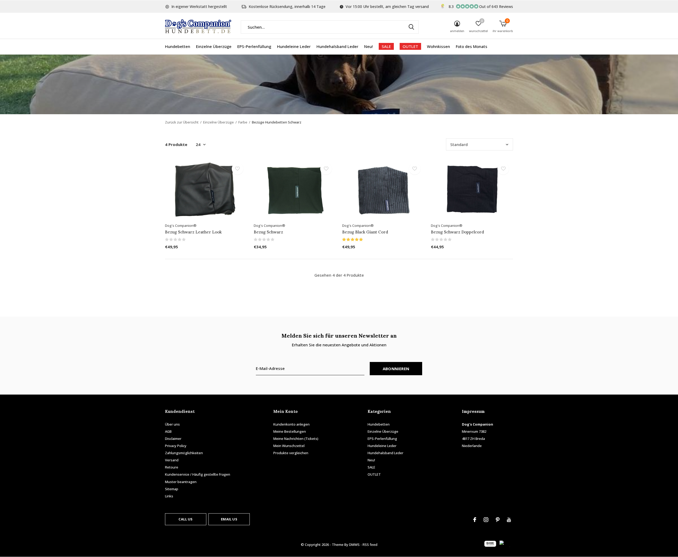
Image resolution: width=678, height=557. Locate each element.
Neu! (368, 46)
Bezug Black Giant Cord (365, 232)
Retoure (171, 467)
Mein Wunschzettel (289, 445)
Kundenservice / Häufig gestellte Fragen (197, 474)
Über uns (172, 424)
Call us (186, 519)
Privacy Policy (175, 445)
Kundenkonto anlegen (291, 424)
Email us (229, 519)
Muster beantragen (181, 481)
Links (169, 496)
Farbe (242, 122)
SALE (386, 46)
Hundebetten (177, 46)
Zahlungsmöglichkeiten (184, 452)
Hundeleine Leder (294, 46)
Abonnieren (396, 368)
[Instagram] (486, 519)
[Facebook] (474, 519)
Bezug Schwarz (268, 232)
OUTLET (410, 46)
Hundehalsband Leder (337, 46)
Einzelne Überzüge (213, 46)
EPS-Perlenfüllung (254, 46)
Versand (172, 460)
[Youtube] (509, 519)
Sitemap (171, 489)
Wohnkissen (438, 46)
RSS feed (370, 544)
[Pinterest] (497, 519)
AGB (168, 431)
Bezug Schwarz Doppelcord (457, 232)
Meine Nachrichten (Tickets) (295, 438)
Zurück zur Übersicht (182, 122)
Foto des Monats (471, 46)
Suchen (411, 27)
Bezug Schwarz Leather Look (193, 232)
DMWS (354, 544)
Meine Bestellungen (289, 431)
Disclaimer (173, 438)
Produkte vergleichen (290, 452)
